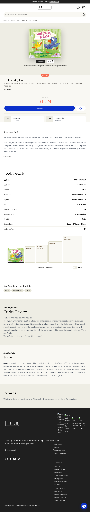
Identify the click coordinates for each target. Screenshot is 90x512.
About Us (57, 466)
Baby (12, 21)
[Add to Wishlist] (81, 108)
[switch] (75, 267)
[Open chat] (84, 506)
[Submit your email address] (52, 450)
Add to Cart (39, 108)
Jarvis (9, 89)
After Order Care (59, 500)
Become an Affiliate (60, 482)
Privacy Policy (58, 478)
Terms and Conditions (61, 475)
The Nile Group (21, 506)
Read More (7, 156)
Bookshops (58, 472)
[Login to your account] (78, 7)
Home (5, 21)
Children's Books (59, 451)
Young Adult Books (60, 454)
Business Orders (59, 469)
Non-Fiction (58, 444)
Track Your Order (59, 488)
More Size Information (45, 268)
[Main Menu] (5, 7)
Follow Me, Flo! (32, 21)
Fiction (56, 448)
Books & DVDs (20, 21)
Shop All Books (54, 2)
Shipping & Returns (60, 494)
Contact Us (58, 491)
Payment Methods (60, 497)
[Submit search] (84, 14)
